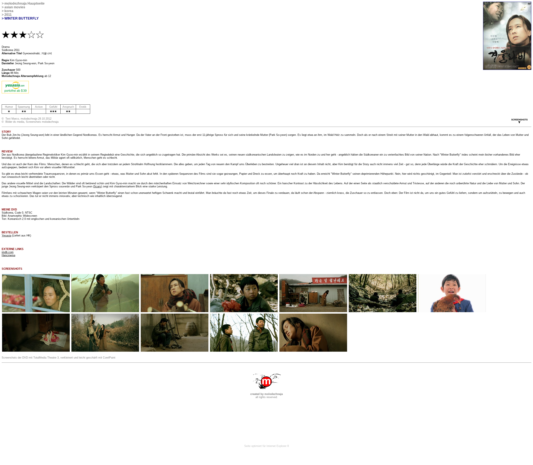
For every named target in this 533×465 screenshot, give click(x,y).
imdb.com (8, 252)
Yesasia (6, 235)
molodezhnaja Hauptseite (24, 3)
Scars (97, 186)
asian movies (14, 7)
